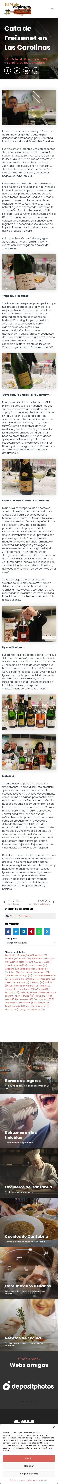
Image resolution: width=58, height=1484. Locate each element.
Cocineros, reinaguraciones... (20, 1192)
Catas (14, 916)
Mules (28, 995)
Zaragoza (26, 1009)
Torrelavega (14, 1006)
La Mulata (43, 985)
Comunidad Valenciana (35, 972)
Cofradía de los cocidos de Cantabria (25, 1241)
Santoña (11, 1002)
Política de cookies (18, 1480)
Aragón (27, 955)
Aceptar (29, 1458)
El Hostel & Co (19, 979)
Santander (44, 999)
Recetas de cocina (23, 1338)
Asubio (25, 958)
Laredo (10, 989)
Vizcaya (11, 1009)
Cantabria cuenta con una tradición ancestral (24, 1344)
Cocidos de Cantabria (26, 1236)
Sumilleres (25, 916)
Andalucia (13, 955)
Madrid (12, 992)
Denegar (29, 1466)
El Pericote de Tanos (17, 982)
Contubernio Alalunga (18, 975)
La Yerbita (41, 989)
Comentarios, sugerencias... (19, 1142)
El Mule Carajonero (29, 1358)
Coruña (39, 975)
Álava (39, 1009)
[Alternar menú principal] (52, 9)
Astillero (40, 955)
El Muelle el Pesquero (42, 979)
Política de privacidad (37, 1480)
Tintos (43, 1002)
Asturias (11, 958)
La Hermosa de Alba (22, 985)
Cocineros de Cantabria (28, 1187)
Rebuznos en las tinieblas (21, 1135)
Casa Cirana (42, 962)
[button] (53, 1427)
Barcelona (39, 958)
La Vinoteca (25, 989)
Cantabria (21, 962)
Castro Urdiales (37, 965)
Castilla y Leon (16, 965)
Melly (24, 992)
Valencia (42, 1006)
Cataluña (12, 968)
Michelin (36, 992)
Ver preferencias (29, 1473)
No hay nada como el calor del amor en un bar (27, 1087)
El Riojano (37, 982)
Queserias (25, 999)
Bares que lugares (23, 1080)
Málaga (41, 995)
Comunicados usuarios (28, 1286)
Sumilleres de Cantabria (26, 63)
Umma (29, 1006)
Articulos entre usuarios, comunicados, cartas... (25, 1292)
